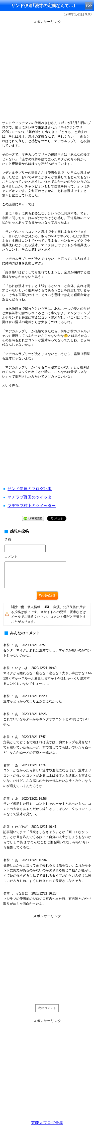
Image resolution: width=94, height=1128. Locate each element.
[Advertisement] (47, 72)
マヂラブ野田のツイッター (32, 497)
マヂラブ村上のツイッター (32, 506)
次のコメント (47, 1008)
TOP (89, 5)
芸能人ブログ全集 (47, 1123)
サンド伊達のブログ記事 (30, 489)
